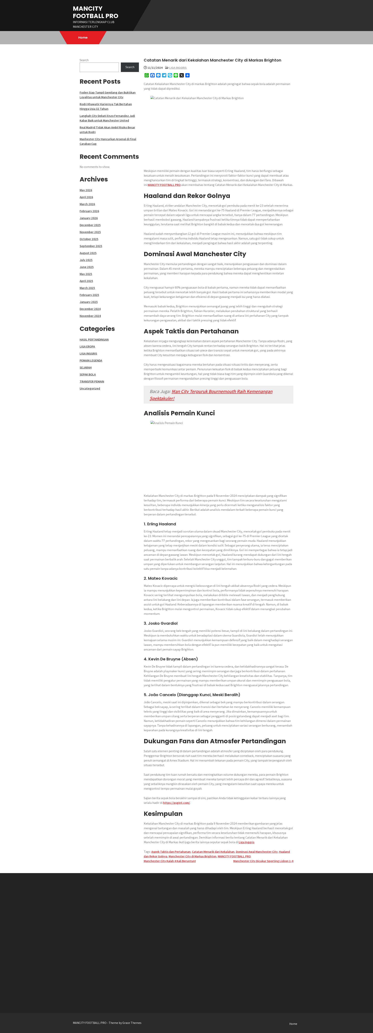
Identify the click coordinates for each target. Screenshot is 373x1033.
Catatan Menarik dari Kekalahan (213, 852)
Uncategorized (90, 388)
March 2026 (87, 204)
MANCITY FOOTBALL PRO (95, 12)
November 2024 (90, 316)
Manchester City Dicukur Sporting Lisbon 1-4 (263, 861)
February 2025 (89, 295)
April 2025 (86, 281)
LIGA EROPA (87, 346)
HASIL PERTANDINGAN (94, 339)
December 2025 (90, 225)
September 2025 (91, 246)
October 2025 (89, 239)
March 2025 (87, 288)
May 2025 (86, 274)
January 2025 (89, 302)
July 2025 (86, 260)
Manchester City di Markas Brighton (192, 856)
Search (84, 60)
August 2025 (88, 253)
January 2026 (89, 218)
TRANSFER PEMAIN (92, 381)
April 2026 (86, 197)
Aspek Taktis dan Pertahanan (171, 852)
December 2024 (90, 309)
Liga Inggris (246, 842)
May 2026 (86, 190)
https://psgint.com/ (176, 803)
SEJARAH (86, 367)
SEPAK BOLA (88, 374)
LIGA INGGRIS (178, 68)
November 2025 (90, 232)
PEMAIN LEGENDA (91, 360)
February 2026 (89, 211)
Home (83, 37)
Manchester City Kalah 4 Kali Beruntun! (170, 861)
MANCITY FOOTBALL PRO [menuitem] (164, 185)
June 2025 (87, 267)
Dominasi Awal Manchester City (257, 852)
